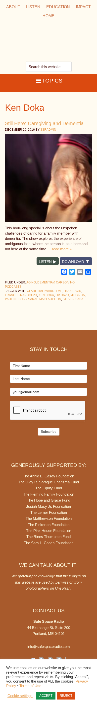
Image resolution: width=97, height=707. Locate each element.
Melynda (77, 295)
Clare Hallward (40, 291)
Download (73, 262)
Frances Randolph (21, 295)
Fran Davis (72, 291)
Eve (59, 291)
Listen (45, 262)
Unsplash (62, 588)
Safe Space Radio (48, 41)
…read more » (60, 249)
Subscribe (48, 432)
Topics (52, 81)
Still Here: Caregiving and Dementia (44, 123)
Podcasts (13, 286)
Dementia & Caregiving (56, 282)
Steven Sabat (74, 299)
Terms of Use (30, 686)
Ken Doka (46, 295)
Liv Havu (62, 295)
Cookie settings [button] (20, 696)
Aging (31, 282)
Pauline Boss (16, 299)
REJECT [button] (66, 696)
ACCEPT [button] (45, 696)
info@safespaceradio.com (48, 646)
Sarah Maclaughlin (44, 299)
